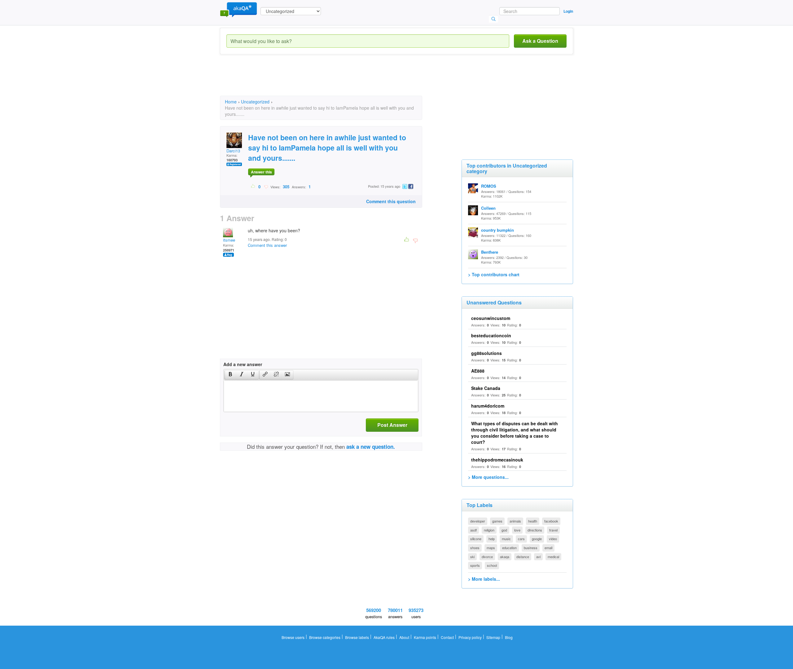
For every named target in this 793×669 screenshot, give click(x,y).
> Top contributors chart (493, 274)
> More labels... (484, 579)
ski (472, 556)
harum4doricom (487, 406)
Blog (509, 637)
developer (477, 520)
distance (522, 556)
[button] (230, 374)
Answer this (261, 172)
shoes (475, 547)
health (532, 520)
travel (553, 529)
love (517, 529)
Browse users (293, 637)
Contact (447, 637)
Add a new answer (242, 364)
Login (568, 11)
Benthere (489, 252)
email (548, 547)
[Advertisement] (332, 80)
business (530, 547)
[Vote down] (266, 186)
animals (515, 520)
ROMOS (488, 186)
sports (475, 565)
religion (489, 529)
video (553, 538)
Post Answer (392, 424)
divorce (487, 556)
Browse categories (324, 637)
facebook (551, 520)
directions (535, 529)
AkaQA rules (384, 637)
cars (521, 538)
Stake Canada (485, 388)
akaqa (504, 556)
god (504, 529)
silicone (475, 538)
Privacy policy (470, 637)
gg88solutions (486, 353)
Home (231, 101)
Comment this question (391, 201)
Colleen (488, 208)
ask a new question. (370, 446)
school (492, 565)
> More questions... (488, 477)
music (506, 538)
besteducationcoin (491, 335)
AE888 (477, 371)
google (537, 538)
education (509, 547)
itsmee (229, 240)
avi (538, 556)
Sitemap (493, 637)
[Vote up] (253, 186)
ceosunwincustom (490, 318)
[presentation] (230, 374)
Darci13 (233, 151)
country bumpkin (497, 230)
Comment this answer (267, 245)
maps (491, 547)
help (492, 538)
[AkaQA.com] (238, 9)
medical (553, 556)
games (497, 520)
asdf (473, 529)
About (404, 637)
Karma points (425, 637)
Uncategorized (255, 101)
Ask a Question (540, 40)
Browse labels (357, 637)
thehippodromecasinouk (497, 460)
